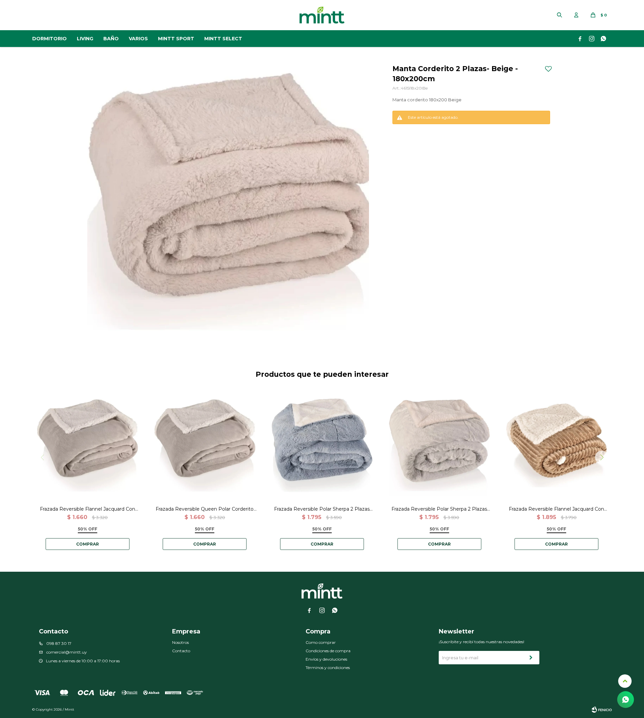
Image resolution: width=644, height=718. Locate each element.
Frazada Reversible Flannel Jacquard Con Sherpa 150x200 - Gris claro (87, 509)
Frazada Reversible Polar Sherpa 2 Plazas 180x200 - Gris (439, 509)
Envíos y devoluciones (326, 659)
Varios (138, 39)
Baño (111, 39)
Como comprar (321, 642)
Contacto (181, 650)
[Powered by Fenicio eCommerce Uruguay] (602, 710)
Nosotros (180, 642)
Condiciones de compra (328, 650)
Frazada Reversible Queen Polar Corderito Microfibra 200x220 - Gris (205, 509)
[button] (559, 15)
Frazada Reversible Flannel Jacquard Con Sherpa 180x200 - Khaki (556, 509)
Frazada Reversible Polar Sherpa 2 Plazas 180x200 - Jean (322, 509)
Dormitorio (49, 39)
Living (85, 39)
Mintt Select (223, 39)
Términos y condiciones (328, 667)
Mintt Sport (176, 39)
